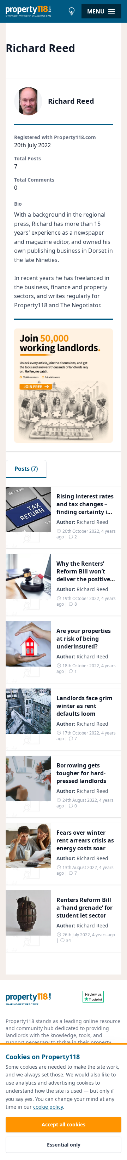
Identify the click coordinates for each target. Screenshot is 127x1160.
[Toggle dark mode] (72, 11)
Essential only (63, 1144)
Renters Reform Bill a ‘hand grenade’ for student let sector (84, 907)
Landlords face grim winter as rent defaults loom (84, 706)
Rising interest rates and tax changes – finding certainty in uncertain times (85, 508)
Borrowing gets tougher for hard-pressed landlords (81, 773)
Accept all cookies (63, 1124)
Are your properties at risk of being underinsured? (83, 638)
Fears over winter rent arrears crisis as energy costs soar (85, 840)
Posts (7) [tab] (26, 469)
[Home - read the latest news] (35, 11)
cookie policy (48, 1106)
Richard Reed (92, 522)
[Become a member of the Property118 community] (63, 385)
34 (68, 940)
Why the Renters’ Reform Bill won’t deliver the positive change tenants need (83, 579)
